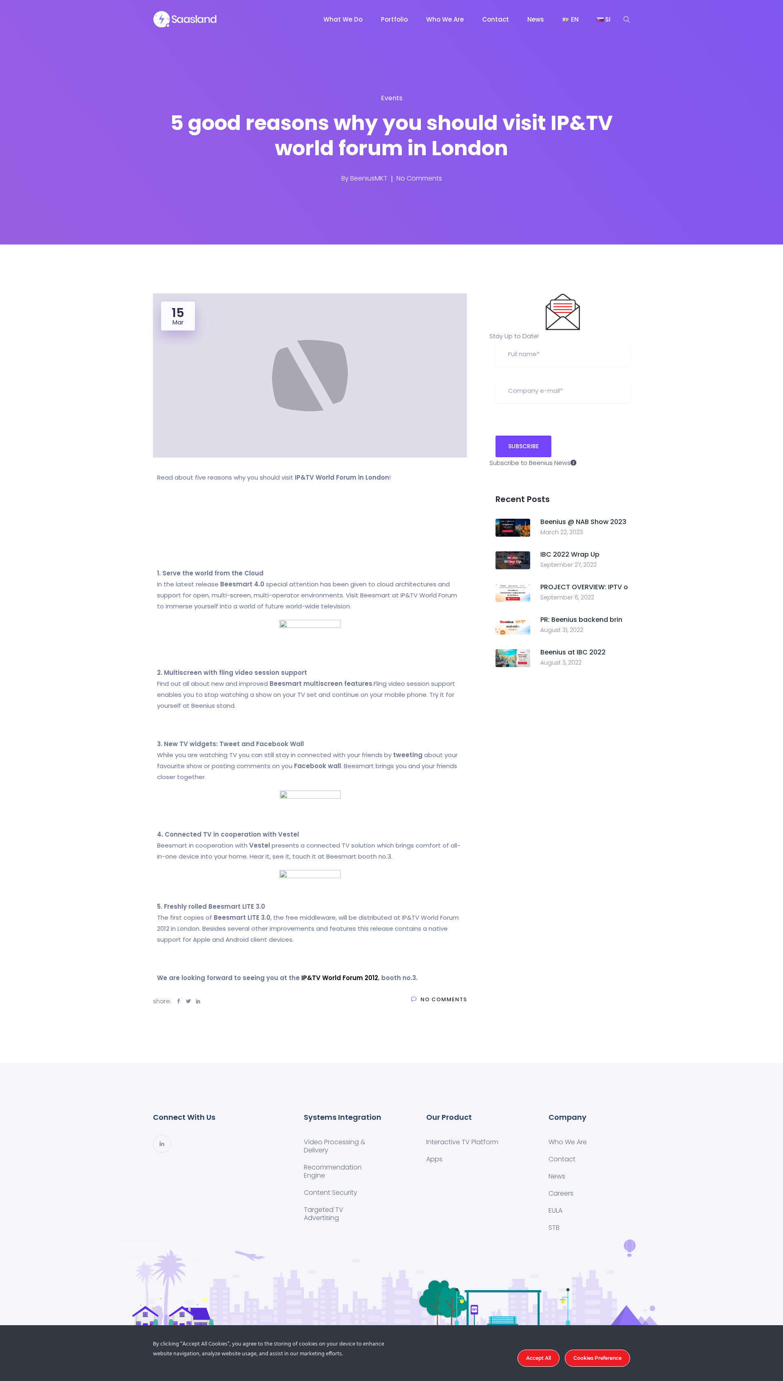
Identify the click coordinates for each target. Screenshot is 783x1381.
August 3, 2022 (561, 663)
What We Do (343, 19)
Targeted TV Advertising (323, 1213)
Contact (495, 19)
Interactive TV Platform (462, 1142)
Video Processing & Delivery (334, 1146)
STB (554, 1227)
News (535, 19)
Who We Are (445, 19)
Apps (434, 1159)
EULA (555, 1210)
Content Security (330, 1192)
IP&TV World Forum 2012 (339, 978)
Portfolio (394, 19)
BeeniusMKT (368, 178)
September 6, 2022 (567, 597)
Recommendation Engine (333, 1171)
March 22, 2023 (561, 532)
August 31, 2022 (561, 630)
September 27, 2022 (568, 565)
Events (392, 98)
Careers (561, 1193)
